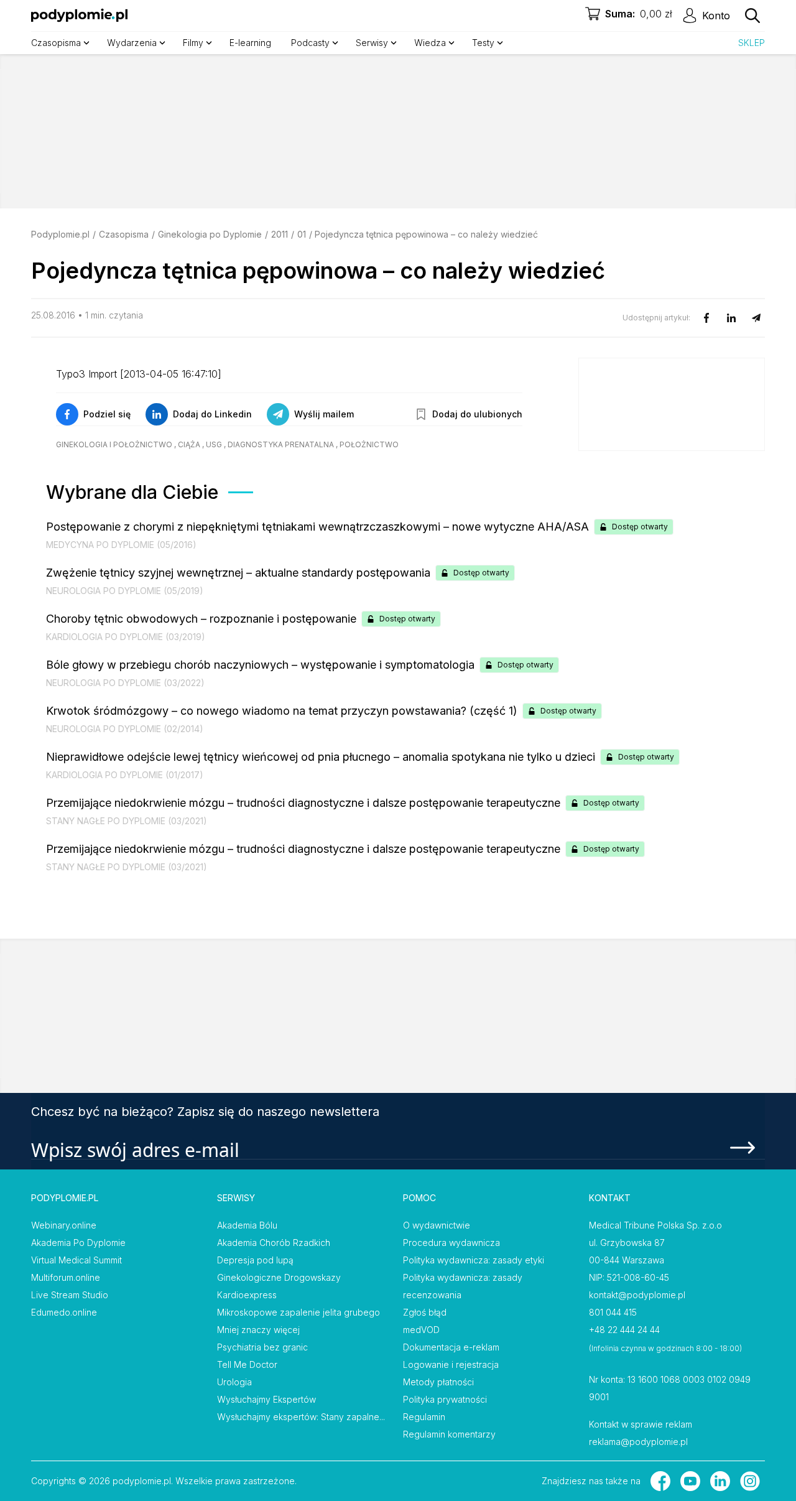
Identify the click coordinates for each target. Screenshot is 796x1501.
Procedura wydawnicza (451, 1242)
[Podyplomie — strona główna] (79, 15)
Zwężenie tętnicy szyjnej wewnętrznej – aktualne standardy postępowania (238, 572)
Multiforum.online (65, 1277)
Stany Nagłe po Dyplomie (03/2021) (126, 821)
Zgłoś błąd (425, 1312)
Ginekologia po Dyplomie (210, 234)
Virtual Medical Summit (76, 1260)
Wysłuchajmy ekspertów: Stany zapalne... (301, 1416)
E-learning (250, 42)
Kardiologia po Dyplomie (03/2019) (125, 636)
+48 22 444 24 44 (624, 1329)
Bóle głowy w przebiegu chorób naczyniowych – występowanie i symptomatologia (260, 664)
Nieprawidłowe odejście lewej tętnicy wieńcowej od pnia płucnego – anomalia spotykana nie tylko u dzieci (320, 756)
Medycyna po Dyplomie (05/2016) (121, 544)
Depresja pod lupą (255, 1260)
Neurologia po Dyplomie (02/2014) (124, 728)
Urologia (234, 1382)
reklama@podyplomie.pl (638, 1441)
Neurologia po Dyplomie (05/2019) (124, 590)
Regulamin (424, 1416)
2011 (279, 234)
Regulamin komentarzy (449, 1434)
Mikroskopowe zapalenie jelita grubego (298, 1312)
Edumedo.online (64, 1312)
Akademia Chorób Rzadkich (273, 1242)
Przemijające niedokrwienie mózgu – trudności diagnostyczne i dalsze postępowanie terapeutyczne (303, 802)
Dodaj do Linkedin (212, 414)
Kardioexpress (247, 1295)
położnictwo (369, 444)
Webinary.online (63, 1225)
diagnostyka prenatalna (281, 444)
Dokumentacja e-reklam (451, 1347)
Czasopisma (124, 234)
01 (301, 234)
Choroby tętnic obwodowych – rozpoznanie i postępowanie (201, 618)
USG (214, 444)
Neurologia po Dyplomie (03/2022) (125, 682)
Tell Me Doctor (247, 1364)
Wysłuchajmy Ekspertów (266, 1399)
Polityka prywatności (445, 1399)
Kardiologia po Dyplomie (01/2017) (124, 774)
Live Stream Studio (69, 1295)
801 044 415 (613, 1312)
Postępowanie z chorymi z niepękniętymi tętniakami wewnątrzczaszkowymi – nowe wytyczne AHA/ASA (317, 526)
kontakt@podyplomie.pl (637, 1295)
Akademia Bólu (247, 1225)
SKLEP (751, 42)
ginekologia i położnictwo (114, 444)
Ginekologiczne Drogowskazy (279, 1277)
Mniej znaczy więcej (258, 1329)
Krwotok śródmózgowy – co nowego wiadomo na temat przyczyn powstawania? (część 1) (281, 710)
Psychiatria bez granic (262, 1347)
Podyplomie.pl (60, 234)
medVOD (421, 1329)
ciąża (189, 444)
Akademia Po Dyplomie (78, 1242)
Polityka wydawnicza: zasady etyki (473, 1260)
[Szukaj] (752, 15)
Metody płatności (438, 1382)
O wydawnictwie (436, 1225)
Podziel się (107, 414)
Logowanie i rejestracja (451, 1364)
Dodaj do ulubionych (477, 414)
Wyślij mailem (324, 414)
